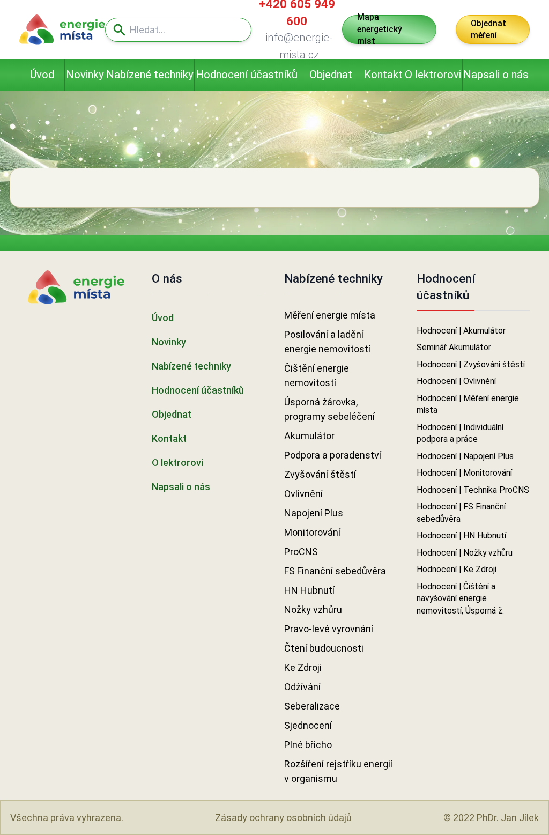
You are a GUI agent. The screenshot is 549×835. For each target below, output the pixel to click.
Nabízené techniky (150, 74)
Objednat (330, 74)
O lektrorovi (433, 74)
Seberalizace (312, 706)
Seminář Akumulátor (454, 347)
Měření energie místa (329, 315)
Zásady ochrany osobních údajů (283, 817)
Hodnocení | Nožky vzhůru (465, 553)
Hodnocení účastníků (247, 74)
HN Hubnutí (309, 590)
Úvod (42, 74)
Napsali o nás (496, 74)
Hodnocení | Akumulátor (461, 331)
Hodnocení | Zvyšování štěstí (471, 364)
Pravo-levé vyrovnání (328, 628)
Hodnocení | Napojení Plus (465, 456)
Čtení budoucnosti (323, 648)
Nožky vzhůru (313, 609)
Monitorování (312, 532)
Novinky (85, 74)
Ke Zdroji (303, 667)
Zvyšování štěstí (320, 474)
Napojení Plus (313, 513)
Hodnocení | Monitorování (464, 473)
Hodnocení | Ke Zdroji (456, 569)
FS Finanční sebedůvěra (335, 571)
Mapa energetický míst (379, 29)
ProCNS (301, 551)
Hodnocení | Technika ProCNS (473, 490)
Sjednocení (308, 725)
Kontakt (383, 74)
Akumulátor (309, 435)
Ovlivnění (303, 493)
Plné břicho (308, 744)
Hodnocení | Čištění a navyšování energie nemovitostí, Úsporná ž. (460, 598)
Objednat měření (488, 29)
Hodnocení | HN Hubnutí (461, 535)
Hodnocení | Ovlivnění (456, 381)
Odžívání (302, 686)
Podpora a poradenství (332, 455)
